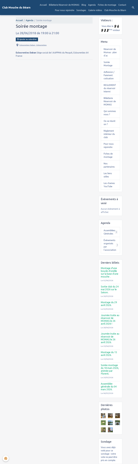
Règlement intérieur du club (109, 134)
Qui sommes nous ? (110, 113)
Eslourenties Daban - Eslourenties (33, 45)
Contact (122, 5)
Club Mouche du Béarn (115, 10)
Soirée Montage (108, 64)
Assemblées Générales (110, 232)
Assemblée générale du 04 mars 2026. (109, 386)
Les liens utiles (108, 175)
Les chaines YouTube (109, 185)
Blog (84, 5)
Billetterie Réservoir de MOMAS (64, 5)
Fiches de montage (107, 5)
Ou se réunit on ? (109, 122)
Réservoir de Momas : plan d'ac (110, 52)
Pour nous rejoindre (64, 10)
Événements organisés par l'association (111, 245)
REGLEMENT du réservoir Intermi (110, 88)
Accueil (43, 5)
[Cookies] (6, 458)
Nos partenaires (109, 165)
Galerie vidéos (95, 10)
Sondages (81, 10)
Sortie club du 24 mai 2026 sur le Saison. (110, 289)
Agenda (92, 5)
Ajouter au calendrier (28, 39)
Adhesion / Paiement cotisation (109, 75)
